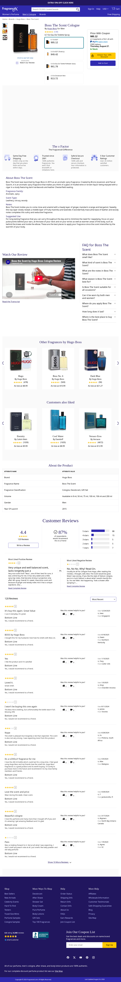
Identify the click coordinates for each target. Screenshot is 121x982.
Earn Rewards (66, 918)
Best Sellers (9, 893)
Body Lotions (38, 914)
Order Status (66, 893)
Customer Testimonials (99, 901)
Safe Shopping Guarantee (100, 906)
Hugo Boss (52, 28)
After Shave (37, 897)
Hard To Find (10, 906)
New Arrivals (10, 897)
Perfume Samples (12, 918)
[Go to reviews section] (49, 32)
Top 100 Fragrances (41, 922)
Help (98, 9)
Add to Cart (103, 63)
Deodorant (37, 893)
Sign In (91, 9)
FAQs (62, 914)
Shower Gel (37, 901)
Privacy (92, 914)
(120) (56, 32)
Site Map (92, 918)
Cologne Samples (12, 922)
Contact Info (66, 906)
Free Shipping (114, 14)
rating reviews (14, 933)
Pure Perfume (38, 910)
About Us (64, 910)
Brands (42, 14)
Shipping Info (66, 897)
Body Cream (37, 906)
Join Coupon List (67, 922)
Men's (29, 14)
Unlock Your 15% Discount (104, 56)
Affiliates (92, 893)
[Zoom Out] (94, 429)
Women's (10, 14)
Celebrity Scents (11, 901)
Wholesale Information (99, 897)
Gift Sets (36, 918)
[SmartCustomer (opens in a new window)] (11, 940)
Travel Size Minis (11, 914)
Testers (7, 910)
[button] (64, 42)
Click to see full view (25, 58)
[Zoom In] (94, 422)
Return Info (65, 901)
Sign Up (109, 945)
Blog (91, 910)
